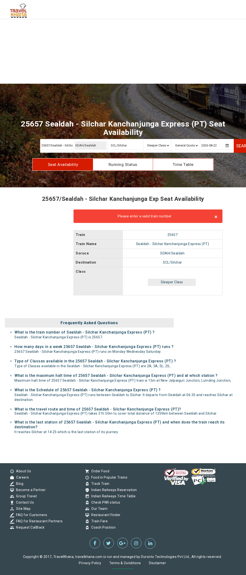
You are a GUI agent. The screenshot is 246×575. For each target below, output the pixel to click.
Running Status (123, 164)
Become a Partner (30, 490)
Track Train (99, 484)
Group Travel (25, 496)
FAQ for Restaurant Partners (38, 521)
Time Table (183, 164)
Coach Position (102, 527)
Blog (18, 484)
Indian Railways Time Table (112, 496)
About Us (22, 471)
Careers (21, 477)
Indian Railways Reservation (113, 490)
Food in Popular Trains (108, 477)
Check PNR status (104, 502)
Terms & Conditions (125, 563)
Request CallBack (29, 527)
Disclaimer (157, 563)
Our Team (98, 509)
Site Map (22, 509)
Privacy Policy (90, 563)
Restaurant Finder (105, 515)
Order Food (99, 471)
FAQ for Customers (30, 515)
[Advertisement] (123, 33)
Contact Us (24, 502)
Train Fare (98, 521)
